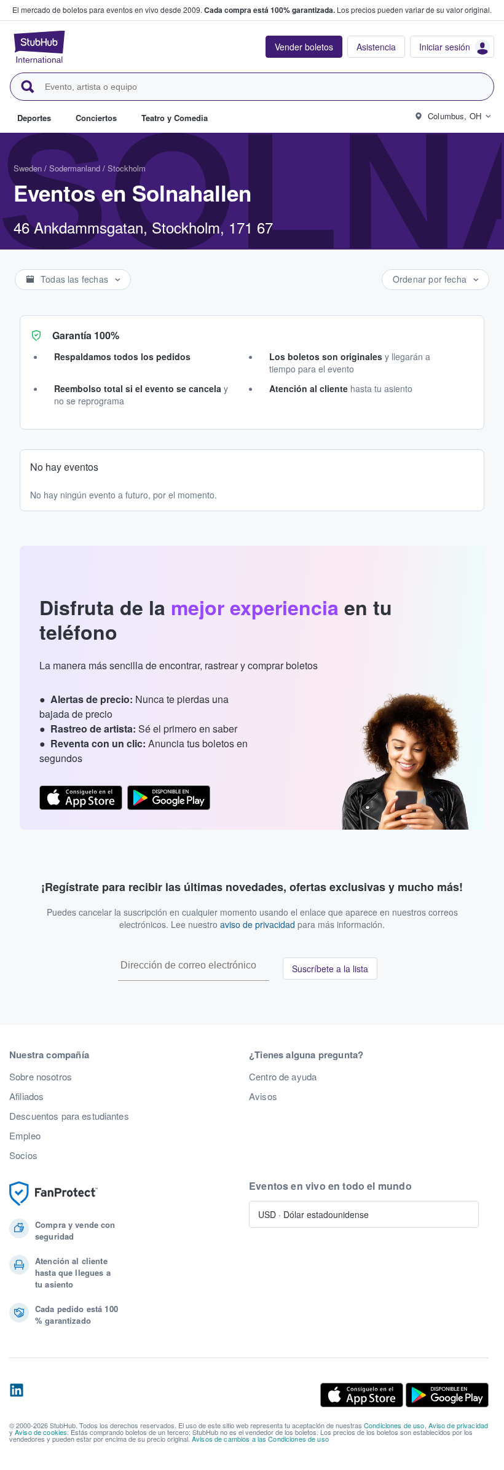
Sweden (28, 168)
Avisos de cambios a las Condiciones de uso (260, 1439)
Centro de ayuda (283, 1077)
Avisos (263, 1096)
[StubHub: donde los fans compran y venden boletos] (39, 46)
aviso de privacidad (257, 924)
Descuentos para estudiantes (69, 1116)
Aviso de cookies (41, 1432)
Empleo (25, 1136)
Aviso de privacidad (458, 1425)
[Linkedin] (16, 1395)
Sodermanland (74, 168)
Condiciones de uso (394, 1425)
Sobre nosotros (40, 1077)
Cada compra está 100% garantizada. (269, 9)
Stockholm (127, 168)
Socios (23, 1155)
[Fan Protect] (53, 1193)
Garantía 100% (85, 335)
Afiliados (26, 1096)
